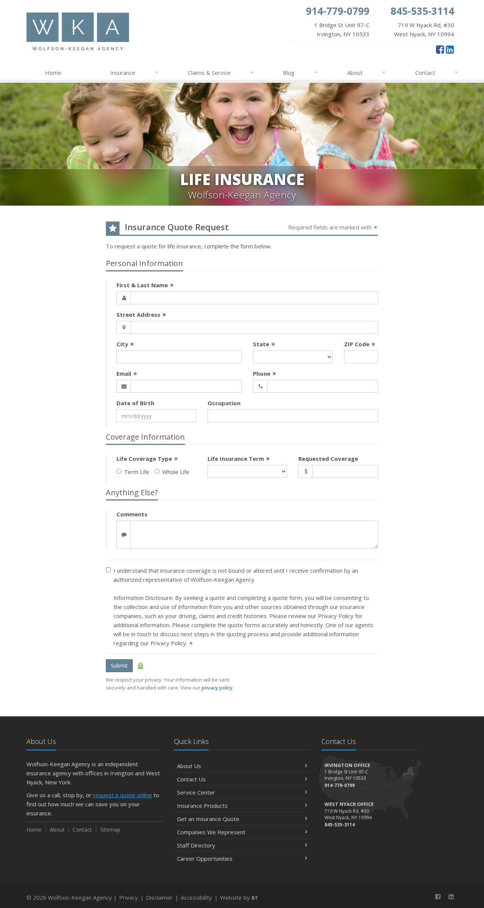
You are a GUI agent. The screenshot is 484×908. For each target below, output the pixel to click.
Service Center (196, 792)
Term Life (136, 472)
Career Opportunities (205, 858)
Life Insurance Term (239, 458)
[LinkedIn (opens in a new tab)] (450, 49)
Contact (436, 72)
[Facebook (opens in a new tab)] (440, 49)
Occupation (224, 403)
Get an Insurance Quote (208, 819)
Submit (119, 665)
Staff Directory (196, 845)
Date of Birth (135, 403)
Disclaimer (159, 897)
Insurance (134, 72)
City (125, 344)
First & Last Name (145, 285)
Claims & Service (220, 72)
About (366, 72)
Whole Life (175, 472)
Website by (239, 897)
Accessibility (196, 897)
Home (53, 72)
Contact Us (191, 779)
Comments (131, 514)
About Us (189, 766)
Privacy (128, 897)
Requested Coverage (328, 458)
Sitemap (110, 829)
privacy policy (217, 687)
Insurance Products (202, 805)
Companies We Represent (211, 832)
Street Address (141, 314)
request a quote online (122, 795)
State (264, 344)
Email (127, 373)
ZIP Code (360, 344)
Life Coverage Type (147, 458)
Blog (300, 72)
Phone (265, 373)
